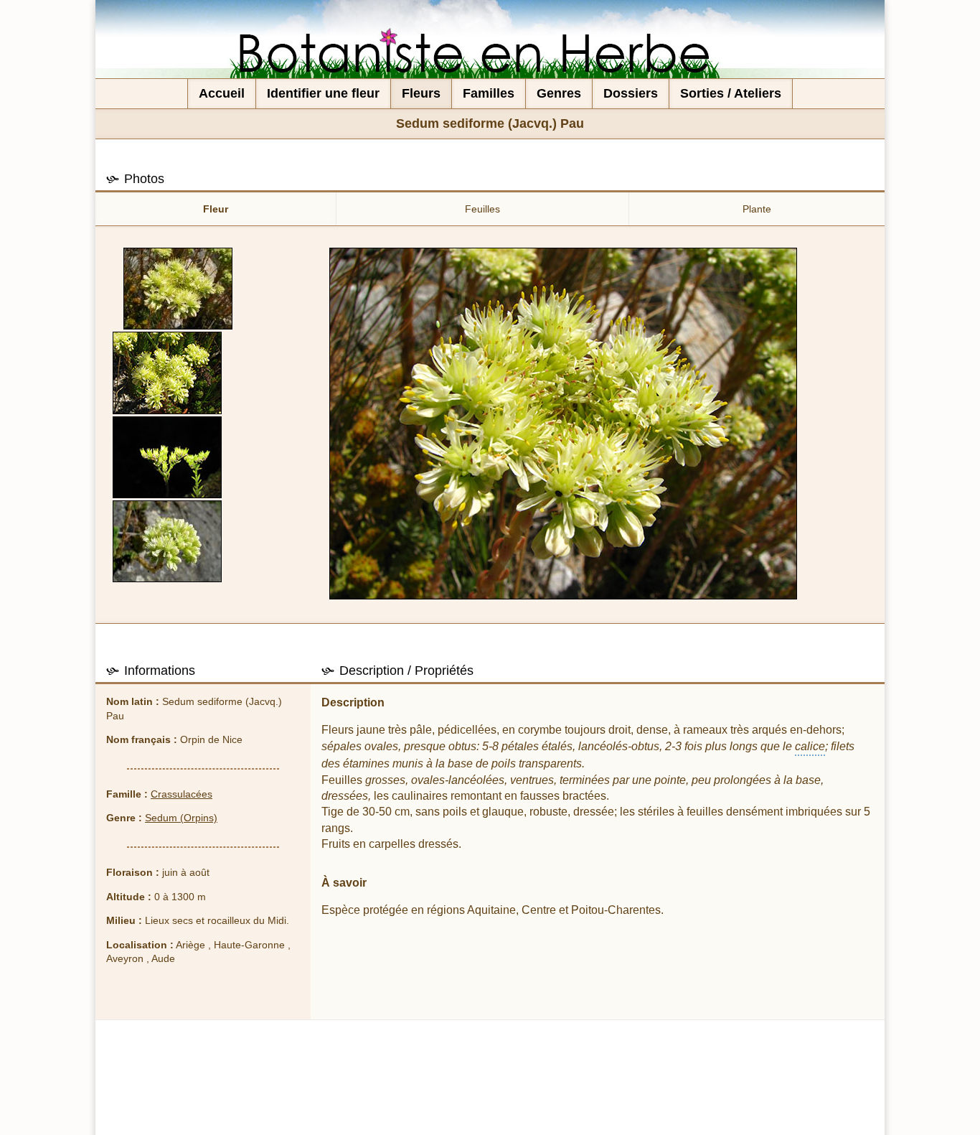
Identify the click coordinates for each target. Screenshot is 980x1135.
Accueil (222, 93)
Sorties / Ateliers (730, 93)
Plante (757, 209)
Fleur (215, 209)
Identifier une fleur (323, 93)
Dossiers (630, 93)
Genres (559, 93)
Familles (488, 93)
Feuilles (482, 209)
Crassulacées (181, 794)
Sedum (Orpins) (181, 817)
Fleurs (421, 93)
